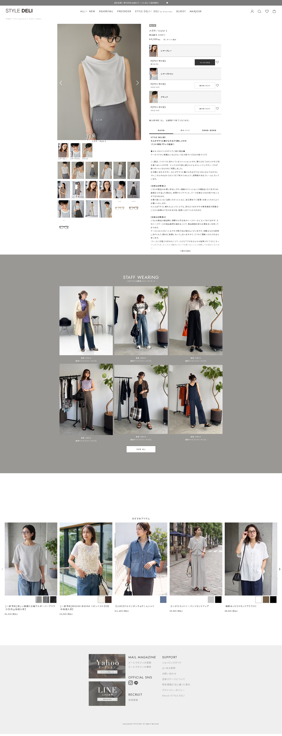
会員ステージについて (173, 679)
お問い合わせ (169, 673)
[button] (138, 83)
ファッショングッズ (19, 19)
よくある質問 (169, 667)
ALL (82, 11)
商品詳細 (161, 130)
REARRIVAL (106, 11)
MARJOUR (196, 11)
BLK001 (181, 11)
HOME (8, 19)
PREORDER (124, 11)
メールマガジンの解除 (139, 666)
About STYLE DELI (173, 695)
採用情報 (133, 699)
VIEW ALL (141, 449)
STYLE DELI (142, 11)
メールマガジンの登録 (139, 662)
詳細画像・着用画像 (209, 130)
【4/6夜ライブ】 (200, 154)
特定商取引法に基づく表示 (176, 684)
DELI (163, 11)
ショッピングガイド (171, 662)
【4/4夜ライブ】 (187, 154)
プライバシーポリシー (173, 690)
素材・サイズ (185, 130)
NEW (92, 11)
